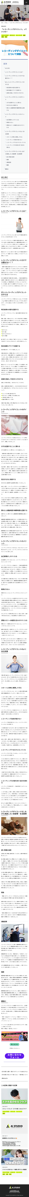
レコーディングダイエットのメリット (14, 115)
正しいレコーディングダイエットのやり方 (14, 83)
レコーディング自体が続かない (14, 139)
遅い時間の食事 (10, 157)
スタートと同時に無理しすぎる (14, 137)
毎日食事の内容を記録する (13, 87)
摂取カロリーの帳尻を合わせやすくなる (16, 126)
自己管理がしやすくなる (13, 120)
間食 (8, 159)
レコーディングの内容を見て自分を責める (15, 146)
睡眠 (8, 165)
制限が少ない (10, 122)
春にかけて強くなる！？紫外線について (17, 1074)
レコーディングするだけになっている (16, 142)
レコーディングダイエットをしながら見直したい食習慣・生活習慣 (14, 152)
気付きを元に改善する (12, 105)
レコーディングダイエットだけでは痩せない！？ (14, 77)
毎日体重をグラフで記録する (14, 90)
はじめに (7, 68)
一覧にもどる (4, 1078)
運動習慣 (9, 162)
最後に (7, 169)
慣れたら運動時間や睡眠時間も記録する (16, 109)
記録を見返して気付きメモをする (15, 93)
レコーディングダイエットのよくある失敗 (14, 132)
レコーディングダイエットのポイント (14, 98)
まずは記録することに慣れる (14, 102)
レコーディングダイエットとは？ (14, 72)
